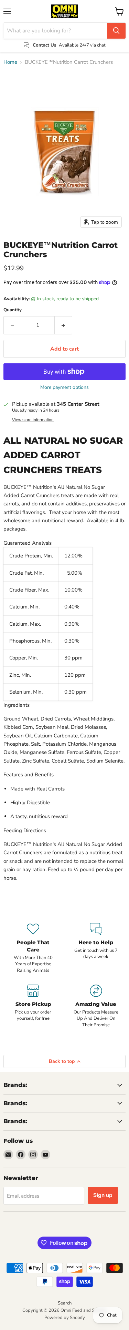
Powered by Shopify (64, 1317)
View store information (33, 419)
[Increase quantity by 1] (63, 325)
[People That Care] (33, 948)
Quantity (12, 310)
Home (10, 62)
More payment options (64, 387)
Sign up (102, 1195)
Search (65, 1303)
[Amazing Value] (96, 1006)
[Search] (116, 31)
